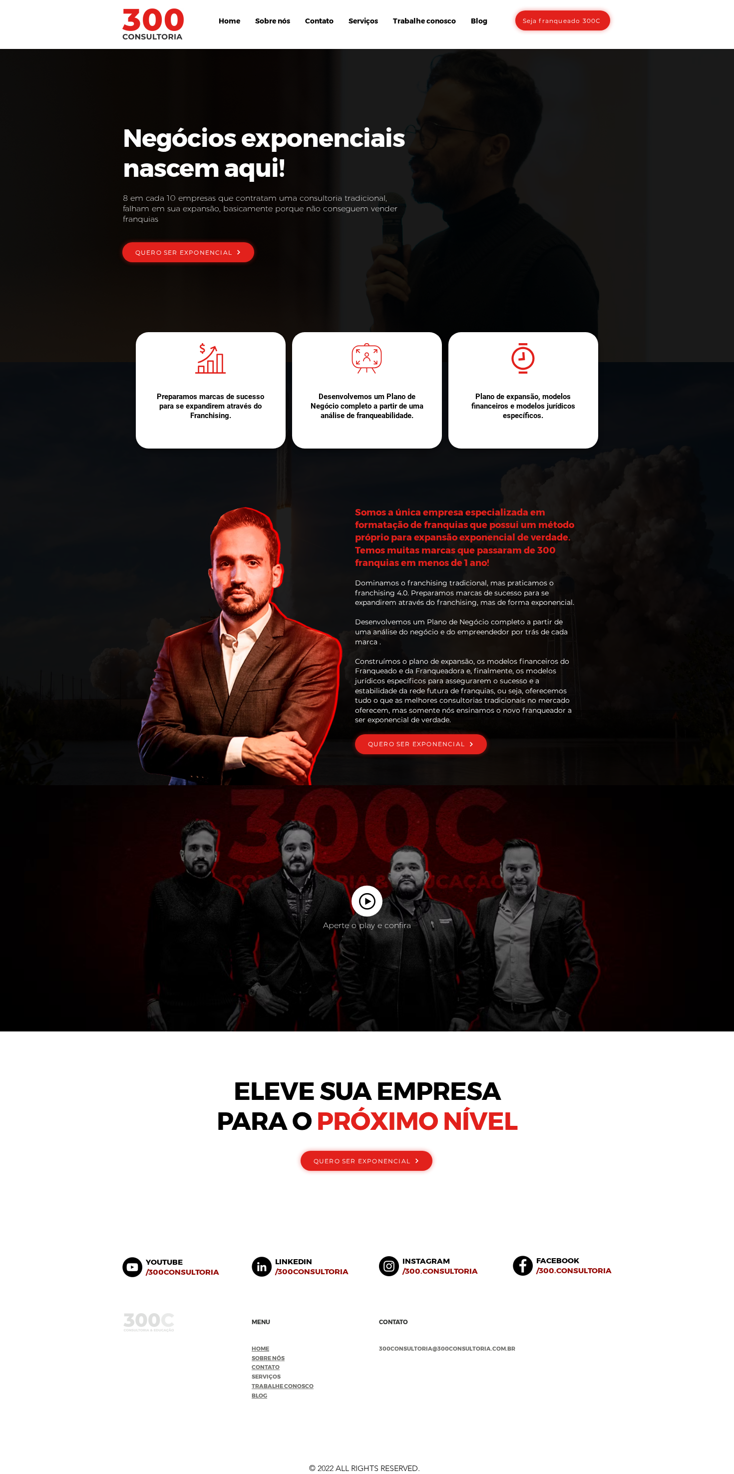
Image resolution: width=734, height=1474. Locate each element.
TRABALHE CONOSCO (283, 1386)
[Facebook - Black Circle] (523, 1266)
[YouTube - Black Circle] (132, 1267)
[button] (363, 20)
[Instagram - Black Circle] (389, 1266)
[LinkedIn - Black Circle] (262, 1267)
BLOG (259, 1395)
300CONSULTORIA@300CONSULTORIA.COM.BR (447, 1348)
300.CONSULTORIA (441, 1271)
